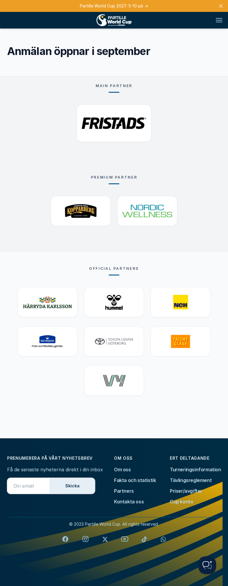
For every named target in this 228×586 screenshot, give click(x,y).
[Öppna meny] (219, 20)
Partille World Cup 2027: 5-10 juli (114, 5)
